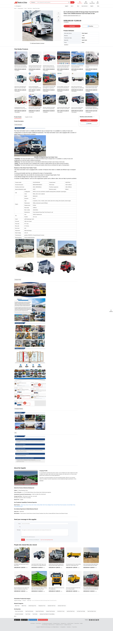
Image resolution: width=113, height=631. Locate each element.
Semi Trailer (34, 504)
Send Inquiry (72, 26)
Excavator (64, 504)
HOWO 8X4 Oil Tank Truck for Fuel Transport (92, 66)
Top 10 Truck (27, 614)
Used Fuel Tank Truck (70, 611)
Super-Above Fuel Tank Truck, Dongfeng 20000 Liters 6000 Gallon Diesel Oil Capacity (77, 87)
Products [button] (33, 2)
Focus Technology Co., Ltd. (48, 626)
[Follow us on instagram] (93, 619)
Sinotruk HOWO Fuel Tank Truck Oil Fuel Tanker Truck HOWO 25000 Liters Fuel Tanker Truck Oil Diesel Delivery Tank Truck (35, 108)
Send (23, 539)
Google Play (24, 619)
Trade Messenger (32, 619)
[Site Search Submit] (72, 2)
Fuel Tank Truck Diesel (19, 614)
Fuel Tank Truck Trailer (81, 611)
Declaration (69, 626)
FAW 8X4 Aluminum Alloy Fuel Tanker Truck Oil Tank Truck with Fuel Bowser (48, 66)
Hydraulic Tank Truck (51, 605)
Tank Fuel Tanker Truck (91, 611)
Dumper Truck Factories (50, 611)
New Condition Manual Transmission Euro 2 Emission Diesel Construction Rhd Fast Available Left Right (91, 589)
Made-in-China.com (51, 624)
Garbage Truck (50, 504)
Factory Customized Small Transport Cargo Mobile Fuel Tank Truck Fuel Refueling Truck (35, 87)
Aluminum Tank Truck (62, 605)
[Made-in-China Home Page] (20, 2)
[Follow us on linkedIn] (98, 619)
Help (78, 6)
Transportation (20, 8)
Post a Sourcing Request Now (47, 539)
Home (15, 8)
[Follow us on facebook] (89, 619)
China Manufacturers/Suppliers (47, 623)
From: (19, 523)
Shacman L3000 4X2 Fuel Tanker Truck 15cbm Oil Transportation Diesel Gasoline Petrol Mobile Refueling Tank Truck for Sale (49, 108)
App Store (17, 619)
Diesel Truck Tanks (36, 8)
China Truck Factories (19, 611)
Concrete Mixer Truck (71, 504)
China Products (38, 623)
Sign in (97, 3)
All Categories (18, 6)
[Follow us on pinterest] (96, 619)
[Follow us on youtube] (94, 619)
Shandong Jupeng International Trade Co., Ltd (72, 15)
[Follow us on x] (91, 619)
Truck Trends (35, 614)
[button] (69, 2)
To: (20, 526)
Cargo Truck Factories (40, 611)
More (15, 616)
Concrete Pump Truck (58, 504)
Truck (25, 8)
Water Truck (24, 605)
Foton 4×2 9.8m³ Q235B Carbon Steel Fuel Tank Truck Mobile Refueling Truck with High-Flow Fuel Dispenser (77, 108)
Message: (19, 529)
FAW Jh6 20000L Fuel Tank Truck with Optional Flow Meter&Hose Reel (63, 87)
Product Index (76, 623)
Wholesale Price (63, 623)
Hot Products (32, 623)
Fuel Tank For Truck (60, 611)
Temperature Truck (41, 605)
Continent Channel (70, 623)
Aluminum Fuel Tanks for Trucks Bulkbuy (47, 614)
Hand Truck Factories (29, 611)
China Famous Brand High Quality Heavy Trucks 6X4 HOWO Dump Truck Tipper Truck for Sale (90, 565)
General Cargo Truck (32, 605)
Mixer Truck (17, 605)
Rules (98, 6)
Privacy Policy (74, 626)
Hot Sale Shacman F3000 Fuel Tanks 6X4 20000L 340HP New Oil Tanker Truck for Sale (92, 108)
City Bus (38, 504)
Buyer (72, 6)
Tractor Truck (28, 504)
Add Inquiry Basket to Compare (37, 43)
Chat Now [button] (91, 26)
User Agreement (62, 626)
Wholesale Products (56, 623)
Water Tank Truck (43, 504)
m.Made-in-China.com (59, 624)
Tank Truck (30, 8)
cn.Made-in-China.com (67, 624)
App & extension (84, 6)
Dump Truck (23, 504)
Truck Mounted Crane (18, 506)
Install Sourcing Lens (43, 619)
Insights (81, 623)
